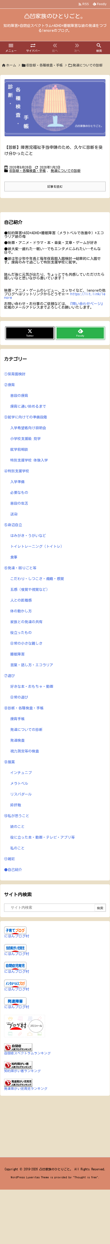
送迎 (13, 514)
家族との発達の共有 (26, 622)
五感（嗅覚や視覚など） (30, 589)
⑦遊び (9, 676)
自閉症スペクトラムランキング (27, 1053)
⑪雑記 (9, 859)
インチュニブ (21, 773)
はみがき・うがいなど (28, 535)
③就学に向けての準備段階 (25, 417)
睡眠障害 (17, 654)
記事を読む (55, 186)
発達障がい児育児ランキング (25, 1088)
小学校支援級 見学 (25, 438)
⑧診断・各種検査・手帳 (44, 65)
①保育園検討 (15, 374)
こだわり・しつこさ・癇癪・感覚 (37, 579)
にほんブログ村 (16, 936)
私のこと (17, 848)
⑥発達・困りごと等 (20, 568)
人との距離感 (21, 600)
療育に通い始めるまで (28, 406)
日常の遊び (19, 697)
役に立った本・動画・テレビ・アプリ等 (42, 837)
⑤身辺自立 (13, 525)
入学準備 (17, 482)
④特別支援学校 (16, 471)
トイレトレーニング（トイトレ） (37, 546)
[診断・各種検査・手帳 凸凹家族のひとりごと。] (55, 107)
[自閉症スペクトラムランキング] (18, 1047)
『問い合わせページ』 (86, 304)
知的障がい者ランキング (22, 1071)
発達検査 (17, 740)
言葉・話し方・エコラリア (31, 665)
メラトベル (19, 783)
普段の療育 (19, 395)
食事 (13, 557)
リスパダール (21, 794)
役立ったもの (21, 632)
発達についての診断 (66, 170)
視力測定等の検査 (24, 751)
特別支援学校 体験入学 (29, 460)
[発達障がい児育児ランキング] (18, 1082)
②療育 (9, 385)
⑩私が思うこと (16, 816)
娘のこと (17, 826)
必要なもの (19, 492)
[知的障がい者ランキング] (18, 1064)
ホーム (11, 65)
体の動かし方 (21, 611)
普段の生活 (19, 503)
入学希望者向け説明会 (28, 428)
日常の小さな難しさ (26, 643)
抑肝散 (15, 805)
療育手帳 (17, 719)
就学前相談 (19, 449)
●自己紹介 (13, 869)
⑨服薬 (9, 762)
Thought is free (85, 1177)
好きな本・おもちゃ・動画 (31, 686)
